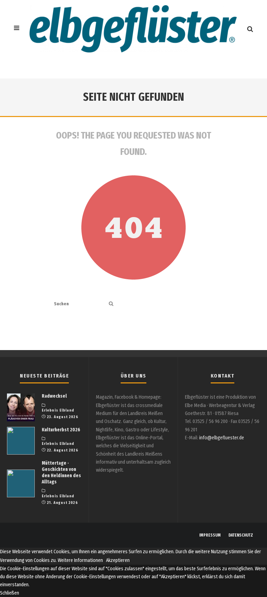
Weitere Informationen (80, 560)
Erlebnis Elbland (58, 410)
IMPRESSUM (210, 535)
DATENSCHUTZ (240, 535)
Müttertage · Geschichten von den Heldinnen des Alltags (61, 472)
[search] (111, 304)
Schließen (9, 593)
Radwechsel (54, 396)
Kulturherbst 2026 (61, 430)
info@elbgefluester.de (221, 438)
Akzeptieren (118, 560)
